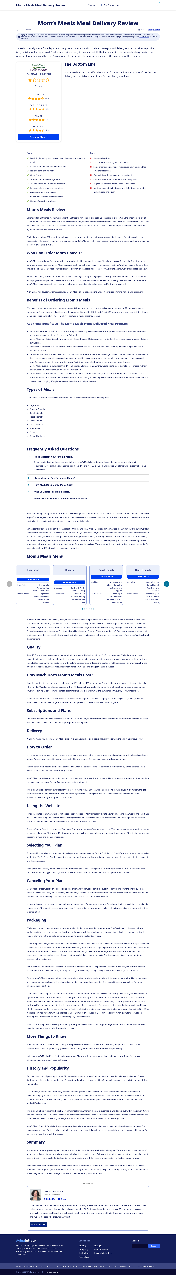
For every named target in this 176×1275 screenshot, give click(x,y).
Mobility (82, 1245)
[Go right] (166, 584)
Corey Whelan (154, 30)
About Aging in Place (34, 1266)
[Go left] (9, 584)
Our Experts (52, 1266)
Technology (84, 1257)
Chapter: (92, 5)
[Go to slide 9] (93, 609)
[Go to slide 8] (91, 609)
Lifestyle (98, 1245)
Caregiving (83, 1249)
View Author (38, 1224)
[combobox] (146, 1246)
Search (154, 1246)
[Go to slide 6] (87, 609)
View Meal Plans (37, 137)
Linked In (50, 1199)
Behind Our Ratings (70, 1266)
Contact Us (112, 1266)
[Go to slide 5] (85, 609)
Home (18, 1266)
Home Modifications (103, 1253)
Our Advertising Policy (93, 1266)
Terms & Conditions (145, 1266)
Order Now (32, 579)
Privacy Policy (127, 1266)
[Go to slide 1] (83, 609)
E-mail (64, 1199)
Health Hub (84, 1253)
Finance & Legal (101, 1249)
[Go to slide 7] (89, 609)
